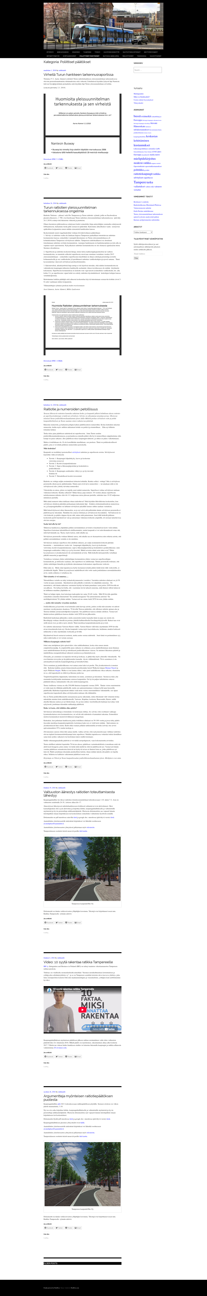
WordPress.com (75, 1288)
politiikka (139, 169)
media (152, 154)
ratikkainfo (62, 70)
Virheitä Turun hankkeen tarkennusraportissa (78, 75)
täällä (82, 1122)
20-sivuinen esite (60, 1047)
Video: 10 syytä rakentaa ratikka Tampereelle (78, 962)
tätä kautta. (83, 831)
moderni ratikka (142, 163)
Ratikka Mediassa (111, 56)
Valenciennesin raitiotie (142, 208)
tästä (75, 817)
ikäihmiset (148, 126)
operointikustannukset (153, 166)
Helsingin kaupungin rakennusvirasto (152, 120)
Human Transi (110, 668)
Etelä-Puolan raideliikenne (143, 211)
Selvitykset (128, 56)
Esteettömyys (53, 56)
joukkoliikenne (139, 133)
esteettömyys (156, 116)
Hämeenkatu (139, 126)
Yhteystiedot (138, 103)
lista (145, 152)
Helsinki (76, 52)
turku (150, 182)
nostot (158, 163)
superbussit (148, 177)
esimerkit (146, 116)
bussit (137, 116)
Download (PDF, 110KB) (53, 361)
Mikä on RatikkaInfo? (142, 97)
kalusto (146, 133)
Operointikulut (139, 166)
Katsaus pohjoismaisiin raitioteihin (146, 220)
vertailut (137, 189)
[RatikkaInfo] (103, 48)
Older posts (50, 1263)
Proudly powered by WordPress (52, 1288)
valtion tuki (149, 186)
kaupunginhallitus (140, 137)
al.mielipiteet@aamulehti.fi (54, 823)
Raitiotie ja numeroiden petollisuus (71, 409)
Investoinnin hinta (155, 130)
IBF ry (46, 966)
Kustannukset (69, 56)
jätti (59, 1104)
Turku (97, 52)
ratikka (156, 174)
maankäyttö (145, 155)
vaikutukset (139, 186)
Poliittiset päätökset (89, 56)
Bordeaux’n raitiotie (141, 202)
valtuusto (158, 186)
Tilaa (136, 258)
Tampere (87, 52)
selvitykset (76, 452)
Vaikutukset (155, 56)
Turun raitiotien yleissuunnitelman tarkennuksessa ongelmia (70, 209)
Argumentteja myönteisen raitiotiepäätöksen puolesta (78, 1098)
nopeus (153, 163)
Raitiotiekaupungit (132, 52)
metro (157, 154)
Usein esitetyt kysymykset (143, 100)
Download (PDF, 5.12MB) (53, 159)
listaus (150, 152)
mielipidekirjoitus (145, 158)
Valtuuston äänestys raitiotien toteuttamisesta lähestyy (79, 793)
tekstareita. (91, 827)
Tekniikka (141, 56)
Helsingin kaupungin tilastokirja (142, 123)
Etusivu (50, 52)
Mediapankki (63, 52)
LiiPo (158, 148)
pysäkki (146, 170)
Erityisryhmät (151, 52)
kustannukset (142, 145)
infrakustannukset (141, 129)
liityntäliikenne (139, 152)
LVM (154, 151)
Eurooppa (138, 119)
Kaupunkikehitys (111, 52)
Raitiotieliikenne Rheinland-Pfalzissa (147, 205)
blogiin (57, 670)
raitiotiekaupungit (143, 174)
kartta (149, 133)
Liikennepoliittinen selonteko (144, 148)
